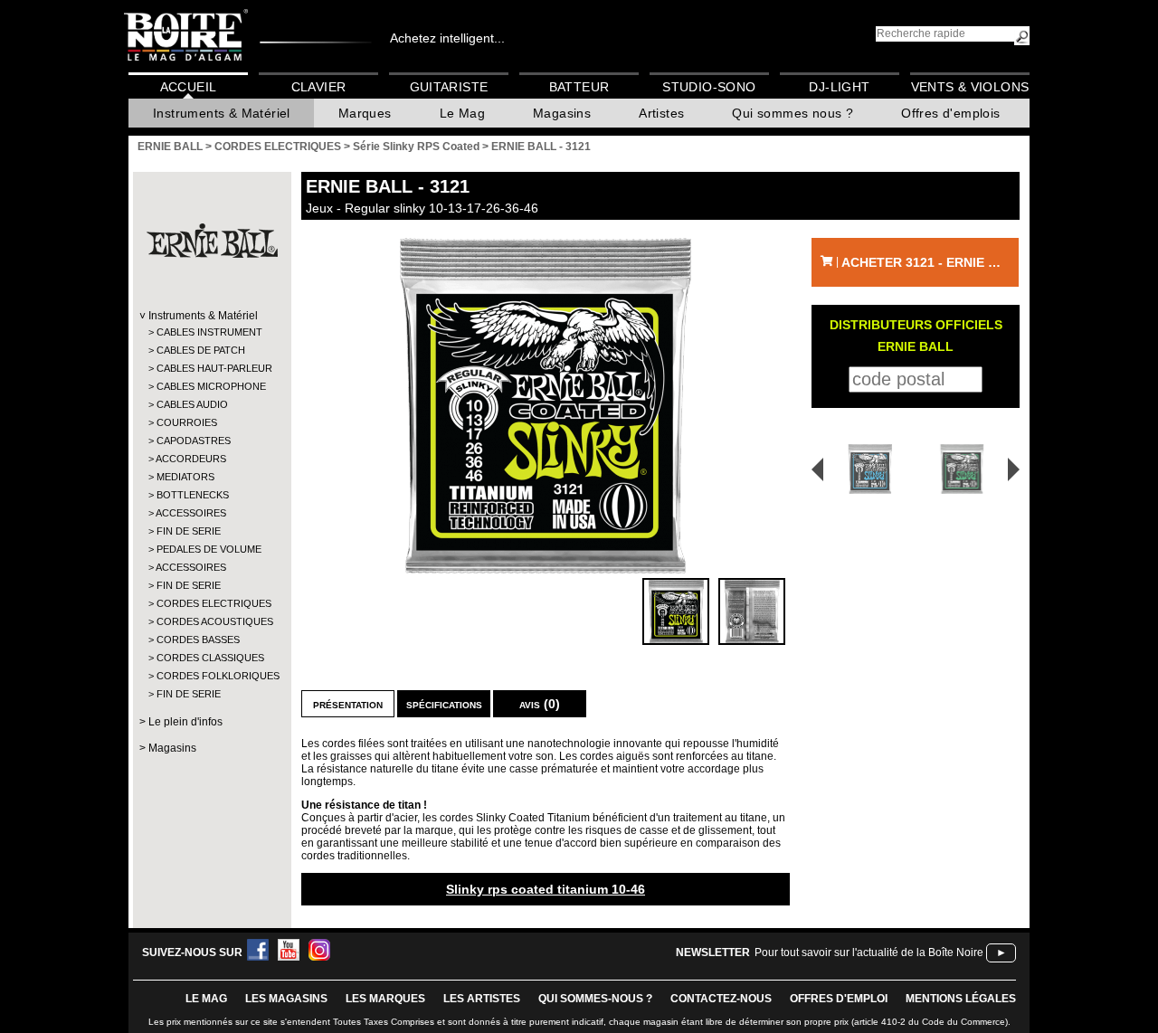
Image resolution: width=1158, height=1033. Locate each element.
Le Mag (462, 113)
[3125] (864, 469)
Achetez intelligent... (447, 38)
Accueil (188, 87)
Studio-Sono (708, 87)
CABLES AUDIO (192, 404)
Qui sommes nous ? (792, 113)
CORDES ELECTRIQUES (211, 603)
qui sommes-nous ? (595, 998)
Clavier (318, 87)
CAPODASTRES (194, 440)
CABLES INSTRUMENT (209, 332)
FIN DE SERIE (189, 531)
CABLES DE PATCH (201, 350)
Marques (365, 113)
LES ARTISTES (481, 998)
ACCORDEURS (191, 458)
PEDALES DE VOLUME (209, 549)
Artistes (661, 113)
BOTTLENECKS (193, 494)
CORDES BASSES (198, 639)
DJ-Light (839, 87)
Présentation (348, 704)
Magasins (562, 113)
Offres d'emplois (950, 113)
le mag (206, 998)
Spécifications (444, 704)
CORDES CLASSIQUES (210, 657)
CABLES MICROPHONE (211, 386)
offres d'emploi (838, 998)
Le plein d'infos (185, 722)
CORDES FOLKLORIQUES (211, 675)
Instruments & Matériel (221, 113)
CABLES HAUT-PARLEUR (211, 368)
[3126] (965, 469)
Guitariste (449, 87)
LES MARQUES (385, 998)
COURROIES (187, 422)
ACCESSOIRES (191, 512)
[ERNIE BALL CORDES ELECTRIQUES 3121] (545, 405)
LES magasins (286, 998)
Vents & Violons (970, 87)
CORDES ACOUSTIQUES (211, 621)
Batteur (579, 87)
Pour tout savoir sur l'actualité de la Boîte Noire (869, 952)
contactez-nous (721, 998)
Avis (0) (539, 704)
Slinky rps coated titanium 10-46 (545, 889)
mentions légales (961, 998)
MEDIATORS (185, 476)
